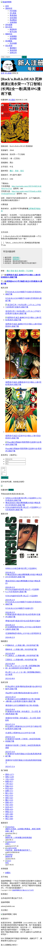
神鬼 (9, 812)
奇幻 (9, 819)
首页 (7, 6)
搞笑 (9, 798)
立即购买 (31, 209)
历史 (9, 805)
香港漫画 (13, 15)
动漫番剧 (13, 36)
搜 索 (24, 57)
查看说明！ (16, 259)
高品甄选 (13, 20)
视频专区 (8, 34)
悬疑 (9, 802)
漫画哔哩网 (15, 890)
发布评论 (4, 477)
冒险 (9, 777)
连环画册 (8, 25)
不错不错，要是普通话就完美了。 (18, 850)
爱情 (9, 774)
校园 (9, 781)
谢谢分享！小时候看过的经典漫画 (18, 837)
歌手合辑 (13, 32)
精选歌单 (13, 29)
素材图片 (13, 48)
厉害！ (8, 844)
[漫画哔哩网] (6, 2)
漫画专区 (8, 8)
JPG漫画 (13, 13)
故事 (9, 791)
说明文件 (13, 53)
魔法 (9, 816)
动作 (9, 814)
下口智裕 (29, 271)
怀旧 (9, 788)
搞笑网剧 (13, 39)
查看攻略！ (16, 257)
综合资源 (8, 46)
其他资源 (13, 50)
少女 (9, 779)
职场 (9, 809)
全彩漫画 (13, 18)
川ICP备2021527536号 (26, 890)
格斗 (9, 793)
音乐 (22, 171)
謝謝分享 (8, 856)
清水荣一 (22, 271)
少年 (9, 784)
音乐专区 (8, 27)
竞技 (17, 171)
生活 (9, 807)
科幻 (9, 795)
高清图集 (8, 41)
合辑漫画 (13, 22)
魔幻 (11, 171)
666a (7, 863)
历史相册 (13, 43)
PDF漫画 (13, 11)
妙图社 (8, 873)
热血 (9, 786)
